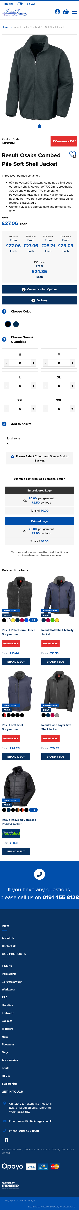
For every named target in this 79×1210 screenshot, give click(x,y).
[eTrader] (39, 1185)
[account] (57, 11)
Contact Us (9, 946)
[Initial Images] (26, 14)
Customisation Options (41, 289)
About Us (8, 938)
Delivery (42, 300)
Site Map (6, 1152)
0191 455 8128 (61, 897)
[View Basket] (65, 11)
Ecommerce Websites (39, 1206)
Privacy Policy (16, 1149)
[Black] (8, 324)
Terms (5, 1149)
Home (5, 27)
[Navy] (16, 324)
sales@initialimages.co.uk (35, 1121)
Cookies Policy (32, 1149)
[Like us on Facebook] (6, 1140)
